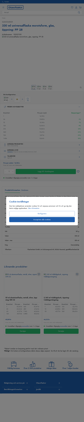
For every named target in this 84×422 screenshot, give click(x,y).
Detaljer (23, 331)
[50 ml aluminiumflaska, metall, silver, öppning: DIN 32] (22, 283)
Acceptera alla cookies (42, 220)
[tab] (12, 191)
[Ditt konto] (76, 7)
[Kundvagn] (80, 7)
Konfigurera (42, 214)
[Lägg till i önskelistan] (78, 171)
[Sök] (79, 12)
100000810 (10, 152)
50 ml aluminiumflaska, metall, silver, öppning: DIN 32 (21, 299)
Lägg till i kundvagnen (46, 171)
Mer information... (34, 208)
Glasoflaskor (7, 22)
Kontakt (7, 2)
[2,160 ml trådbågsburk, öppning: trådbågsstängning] (61, 283)
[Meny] (3, 7)
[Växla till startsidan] (15, 7)
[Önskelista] (72, 7)
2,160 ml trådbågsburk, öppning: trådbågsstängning (56, 299)
